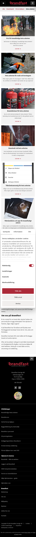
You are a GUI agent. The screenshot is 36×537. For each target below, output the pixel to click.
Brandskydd (10, 9)
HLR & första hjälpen (7, 422)
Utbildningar (5, 409)
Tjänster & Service (7, 456)
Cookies (28, 523)
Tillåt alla (18, 291)
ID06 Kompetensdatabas (9, 469)
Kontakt (3, 516)
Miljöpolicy (4, 501)
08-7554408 (18, 382)
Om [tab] (29, 232)
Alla (4, 9)
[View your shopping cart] (3, 3)
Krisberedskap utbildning (9, 446)
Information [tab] (18, 232)
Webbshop (4, 492)
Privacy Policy (27, 532)
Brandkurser (5, 417)
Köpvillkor (18, 525)
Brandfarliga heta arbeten (9, 412)
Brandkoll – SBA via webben (9, 459)
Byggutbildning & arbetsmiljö (10, 427)
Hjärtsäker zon (5, 483)
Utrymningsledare (6, 436)
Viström (11, 527)
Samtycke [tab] (6, 232)
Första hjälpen (19, 9)
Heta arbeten (30, 9)
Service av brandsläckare (9, 473)
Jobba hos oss (5, 511)
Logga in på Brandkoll (8, 464)
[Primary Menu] (32, 3)
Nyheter (3, 506)
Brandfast (4, 488)
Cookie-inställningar (6, 525)
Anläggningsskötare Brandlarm (11, 441)
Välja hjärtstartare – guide (9, 478)
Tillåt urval (18, 297)
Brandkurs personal (7, 431)
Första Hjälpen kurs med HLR (10, 450)
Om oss (3, 497)
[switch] (31, 271)
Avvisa (18, 304)
